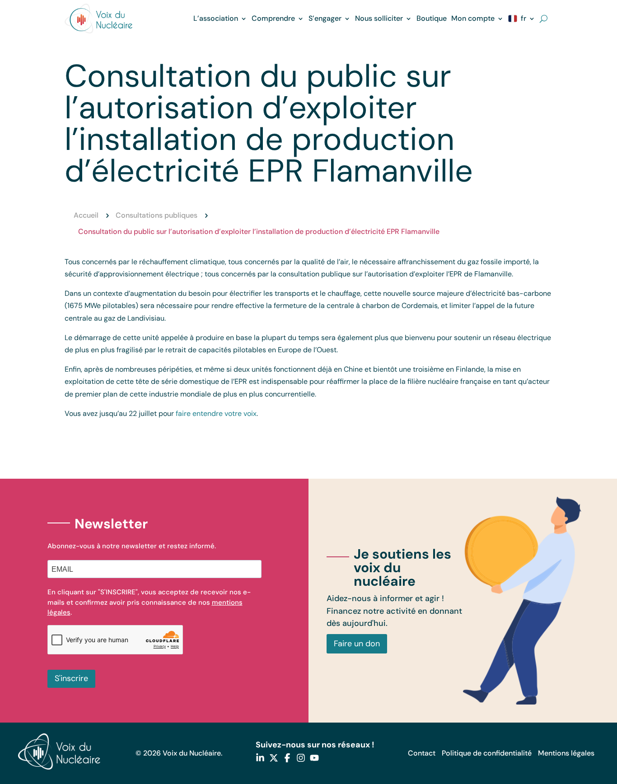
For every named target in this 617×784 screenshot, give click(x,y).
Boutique (431, 18)
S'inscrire (71, 678)
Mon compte (473, 18)
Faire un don (357, 643)
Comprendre (273, 18)
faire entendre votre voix (216, 413)
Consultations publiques (156, 215)
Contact (421, 753)
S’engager (324, 18)
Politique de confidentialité (487, 753)
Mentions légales (566, 753)
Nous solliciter (379, 18)
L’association (215, 18)
